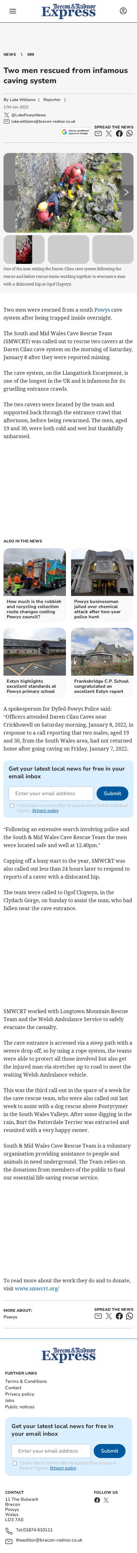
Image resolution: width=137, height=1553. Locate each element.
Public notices (19, 1407)
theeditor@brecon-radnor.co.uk (49, 1540)
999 (30, 54)
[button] (12, 11)
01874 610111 (38, 1530)
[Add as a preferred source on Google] (75, 132)
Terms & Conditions (26, 1381)
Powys (102, 310)
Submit (112, 793)
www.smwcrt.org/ (37, 1288)
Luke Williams (23, 99)
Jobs (9, 1400)
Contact (13, 1388)
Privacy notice (45, 810)
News (10, 54)
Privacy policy (19, 1394)
